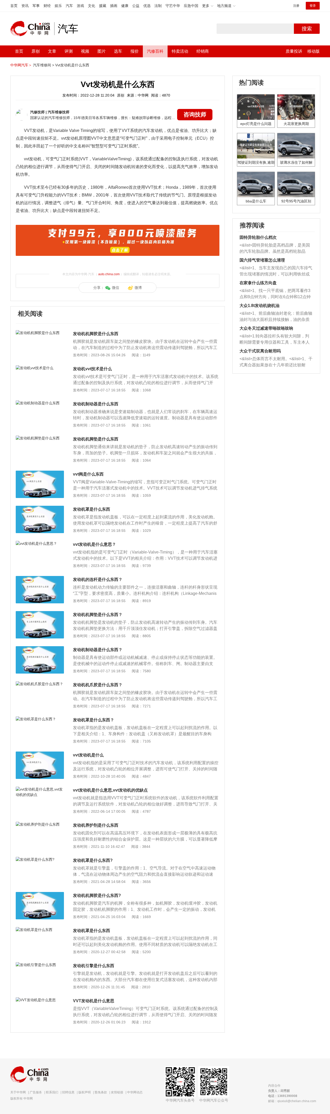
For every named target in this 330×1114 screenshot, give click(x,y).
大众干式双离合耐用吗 (260, 351)
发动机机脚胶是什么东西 (95, 333)
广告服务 (36, 1092)
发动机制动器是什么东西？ (97, 649)
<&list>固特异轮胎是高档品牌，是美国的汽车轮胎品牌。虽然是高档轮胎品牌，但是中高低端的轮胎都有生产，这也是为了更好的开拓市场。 (275, 249)
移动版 (313, 51)
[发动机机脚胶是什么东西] (40, 333)
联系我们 (52, 1092)
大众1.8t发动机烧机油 (259, 305)
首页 (14, 6)
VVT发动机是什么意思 (93, 1001)
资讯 (25, 6)
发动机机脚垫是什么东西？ (97, 614)
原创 (35, 51)
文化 (91, 6)
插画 (113, 6)
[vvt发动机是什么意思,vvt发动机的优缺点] (40, 789)
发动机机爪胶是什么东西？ (97, 685)
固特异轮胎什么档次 (258, 237)
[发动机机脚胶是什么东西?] (40, 894)
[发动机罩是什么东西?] (40, 859)
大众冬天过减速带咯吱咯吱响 (266, 328)
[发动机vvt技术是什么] (40, 368)
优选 (147, 6)
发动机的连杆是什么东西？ (97, 579)
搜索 (307, 28)
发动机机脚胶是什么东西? (97, 895)
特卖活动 (180, 51)
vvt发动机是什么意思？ (94, 544)
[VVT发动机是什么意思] (40, 1000)
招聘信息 (68, 1092)
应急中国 (191, 6)
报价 (134, 51)
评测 (68, 51)
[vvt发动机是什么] (40, 754)
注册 (296, 5)
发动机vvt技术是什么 (92, 369)
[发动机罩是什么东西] (40, 508)
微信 (115, 288)
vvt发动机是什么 (88, 755)
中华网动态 (135, 1092)
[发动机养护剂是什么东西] (40, 824)
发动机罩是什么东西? (93, 860)
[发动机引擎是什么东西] (40, 965)
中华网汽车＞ (21, 65)
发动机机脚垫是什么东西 (95, 439)
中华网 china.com (32, 28)
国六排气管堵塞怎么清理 (262, 260)
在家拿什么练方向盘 (258, 283)
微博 (138, 288)
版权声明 (84, 1092)
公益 (135, 6)
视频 (85, 51)
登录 (313, 5)
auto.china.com (109, 274)
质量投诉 (294, 51)
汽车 (69, 6)
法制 (158, 6)
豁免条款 (101, 1092)
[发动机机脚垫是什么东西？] (40, 614)
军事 (36, 6)
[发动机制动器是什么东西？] (40, 649)
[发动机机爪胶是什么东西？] (40, 684)
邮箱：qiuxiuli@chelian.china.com (292, 1101)
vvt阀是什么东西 (88, 474)
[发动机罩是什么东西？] (40, 719)
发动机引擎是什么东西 (93, 965)
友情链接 (117, 1092)
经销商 (202, 51)
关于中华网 (18, 1092)
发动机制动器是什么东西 (95, 404)
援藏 (102, 6)
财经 (47, 6)
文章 (52, 51)
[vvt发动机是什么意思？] (40, 543)
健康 (124, 6)
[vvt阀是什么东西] (40, 473)
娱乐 (58, 6)
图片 (101, 51)
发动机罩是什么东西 (91, 509)
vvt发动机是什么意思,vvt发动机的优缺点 (110, 790)
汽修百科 (155, 51)
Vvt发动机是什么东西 (72, 65)
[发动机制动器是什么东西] (40, 403)
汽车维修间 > (43, 65)
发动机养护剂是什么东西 (95, 825)
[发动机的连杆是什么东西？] (40, 578)
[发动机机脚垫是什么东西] (40, 438)
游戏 (80, 6)
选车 (118, 51)
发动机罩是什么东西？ (93, 720)
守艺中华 (173, 6)
